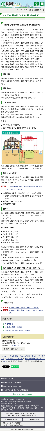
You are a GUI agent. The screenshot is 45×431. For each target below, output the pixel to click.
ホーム (3, 356)
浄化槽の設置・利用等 (13, 327)
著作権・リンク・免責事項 (12, 382)
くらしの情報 (13, 356)
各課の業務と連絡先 (12, 420)
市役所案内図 (34, 420)
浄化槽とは (9, 324)
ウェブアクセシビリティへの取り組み (15, 390)
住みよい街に (25, 356)
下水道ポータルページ (14, 358)
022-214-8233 (14, 345)
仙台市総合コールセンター (15, 413)
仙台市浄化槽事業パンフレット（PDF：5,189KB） (26, 311)
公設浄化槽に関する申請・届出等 (17, 330)
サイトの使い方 (8, 379)
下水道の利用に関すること (35, 358)
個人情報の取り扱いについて (12, 386)
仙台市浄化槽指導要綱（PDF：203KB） (24, 307)
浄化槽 (4, 361)
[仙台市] (11, 4)
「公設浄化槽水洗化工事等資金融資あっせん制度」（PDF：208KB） (24, 187)
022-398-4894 (31, 413)
